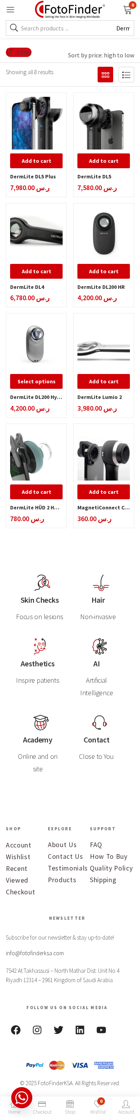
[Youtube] (101, 1030)
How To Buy (109, 856)
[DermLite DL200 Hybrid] (36, 343)
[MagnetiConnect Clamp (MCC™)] (103, 454)
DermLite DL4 (27, 286)
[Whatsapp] (21, 1097)
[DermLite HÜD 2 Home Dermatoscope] (36, 454)
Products (62, 880)
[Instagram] (37, 1030)
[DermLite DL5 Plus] (36, 123)
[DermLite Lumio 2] (103, 343)
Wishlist (18, 857)
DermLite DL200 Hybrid (36, 397)
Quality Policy (111, 868)
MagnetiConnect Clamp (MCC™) (103, 507)
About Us (62, 844)
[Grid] (105, 74)
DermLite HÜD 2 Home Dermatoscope (36, 507)
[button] (127, 9)
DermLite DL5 (94, 176)
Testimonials (68, 868)
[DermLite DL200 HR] (103, 233)
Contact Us (65, 856)
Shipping (103, 880)
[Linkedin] (79, 1030)
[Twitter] (58, 1030)
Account (19, 845)
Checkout (20, 892)
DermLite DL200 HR (101, 286)
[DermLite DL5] (103, 123)
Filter (24, 52)
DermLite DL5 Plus (33, 176)
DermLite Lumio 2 (99, 397)
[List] (126, 74)
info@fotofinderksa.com (35, 953)
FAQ (96, 844)
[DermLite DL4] (36, 233)
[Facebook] (15, 1030)
